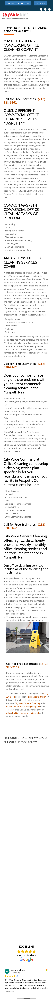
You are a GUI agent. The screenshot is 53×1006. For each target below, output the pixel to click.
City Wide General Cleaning (27, 703)
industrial (34, 713)
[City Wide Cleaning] (15, 15)
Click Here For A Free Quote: (18, 3)
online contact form (37, 696)
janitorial (25, 713)
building (16, 713)
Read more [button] (9, 992)
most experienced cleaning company (23, 706)
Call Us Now (40, 3)
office (8, 713)
